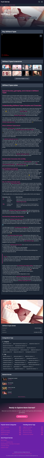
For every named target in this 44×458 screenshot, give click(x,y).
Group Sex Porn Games (20, 362)
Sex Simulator (17, 366)
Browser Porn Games (8, 345)
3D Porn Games (7, 343)
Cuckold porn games (8, 360)
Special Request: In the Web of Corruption (10, 444)
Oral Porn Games (7, 366)
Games (6, 5)
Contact (30, 453)
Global (5, 349)
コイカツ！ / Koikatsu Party (7, 442)
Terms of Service (24, 453)
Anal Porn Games (7, 356)
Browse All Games (22, 416)
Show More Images (22, 78)
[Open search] (39, 2)
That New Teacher (5, 445)
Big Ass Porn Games (8, 358)
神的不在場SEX (4, 440)
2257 (13, 453)
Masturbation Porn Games (20, 364)
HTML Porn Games (14, 349)
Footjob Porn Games (8, 362)
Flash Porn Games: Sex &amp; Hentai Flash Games (14, 347)
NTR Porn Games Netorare (35, 364)
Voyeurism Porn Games (32, 368)
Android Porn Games (34, 343)
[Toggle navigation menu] (42, 2)
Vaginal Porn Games (20, 368)
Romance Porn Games (28, 434)
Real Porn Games (7, 352)
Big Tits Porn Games (20, 358)
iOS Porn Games (25, 349)
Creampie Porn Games (32, 358)
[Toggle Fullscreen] (40, 35)
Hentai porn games (8, 364)
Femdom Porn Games (34, 360)
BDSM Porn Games (30, 356)
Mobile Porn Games (36, 349)
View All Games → (22, 396)
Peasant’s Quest (4, 447)
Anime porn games (19, 356)
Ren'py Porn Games (19, 352)
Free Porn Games (31, 347)
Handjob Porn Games (33, 362)
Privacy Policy (17, 453)
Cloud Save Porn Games (21, 345)
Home (2, 5)
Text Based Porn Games (31, 352)
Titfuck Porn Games (8, 368)
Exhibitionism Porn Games (21, 360)
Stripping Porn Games (28, 366)
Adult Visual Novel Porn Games (20, 343)
